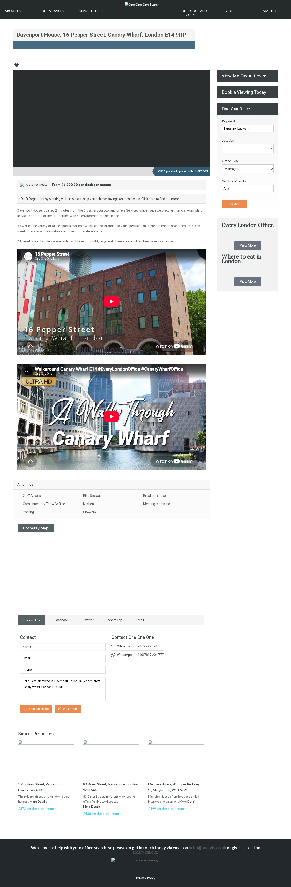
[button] (247, 245)
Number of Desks (234, 181)
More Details (39, 801)
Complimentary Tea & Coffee (44, 504)
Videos (231, 11)
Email (140, 620)
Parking (28, 512)
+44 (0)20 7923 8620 (142, 646)
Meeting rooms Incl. (157, 504)
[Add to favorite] (16, 67)
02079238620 (145, 852)
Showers (89, 512)
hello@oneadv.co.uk (207, 847)
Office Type (230, 161)
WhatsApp (114, 620)
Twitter (88, 620)
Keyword (228, 121)
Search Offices (92, 11)
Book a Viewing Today (244, 92)
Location (228, 140)
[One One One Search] (142, 4)
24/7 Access (32, 495)
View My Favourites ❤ (244, 76)
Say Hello (271, 11)
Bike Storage (92, 495)
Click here (148, 199)
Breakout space (154, 495)
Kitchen (88, 504)
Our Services (52, 11)
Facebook (61, 620)
